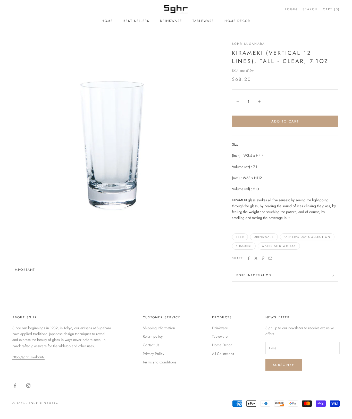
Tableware (203, 21)
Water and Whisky (279, 246)
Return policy (153, 336)
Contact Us (151, 344)
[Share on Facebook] (249, 258)
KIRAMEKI (244, 246)
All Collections (223, 353)
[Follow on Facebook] (15, 385)
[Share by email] (270, 258)
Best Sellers (136, 21)
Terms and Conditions (159, 362)
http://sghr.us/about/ (28, 357)
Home (107, 21)
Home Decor (237, 21)
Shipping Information (159, 327)
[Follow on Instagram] (28, 385)
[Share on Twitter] (256, 258)
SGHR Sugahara (248, 43)
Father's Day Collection (307, 237)
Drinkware (171, 21)
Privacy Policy (153, 353)
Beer (240, 237)
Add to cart (285, 121)
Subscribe (283, 364)
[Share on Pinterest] (263, 258)
